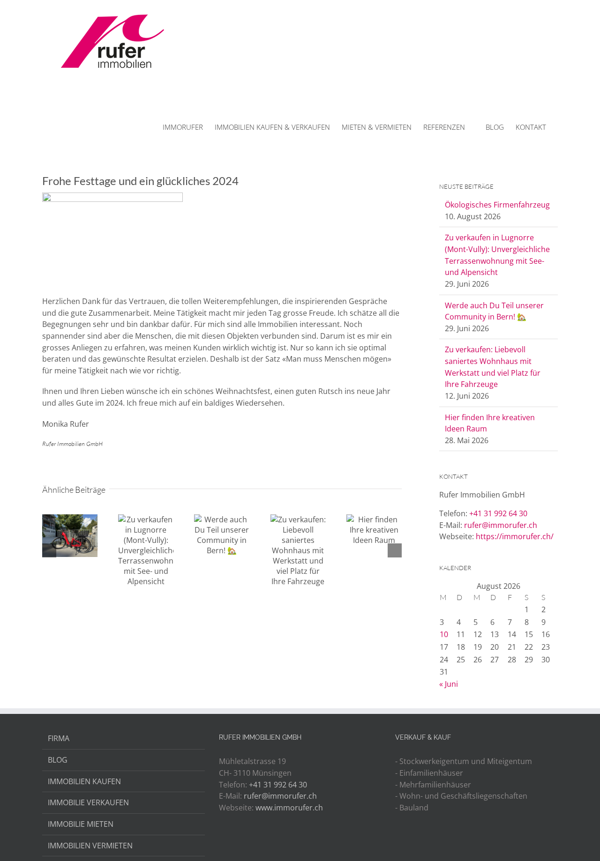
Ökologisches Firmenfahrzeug (497, 205)
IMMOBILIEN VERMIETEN (90, 845)
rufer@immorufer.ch (500, 525)
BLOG (58, 760)
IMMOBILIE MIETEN (80, 824)
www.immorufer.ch (289, 807)
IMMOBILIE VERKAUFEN (88, 802)
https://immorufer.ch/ (515, 536)
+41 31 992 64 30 (498, 513)
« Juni (448, 684)
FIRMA (58, 738)
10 (444, 634)
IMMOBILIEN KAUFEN (84, 781)
